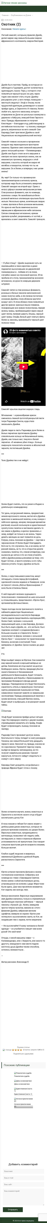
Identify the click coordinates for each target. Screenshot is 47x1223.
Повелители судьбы (22, 1076)
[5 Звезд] (21, 1050)
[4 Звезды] (18, 1050)
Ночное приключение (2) (22, 1105)
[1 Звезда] (7, 1050)
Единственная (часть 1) (23, 1094)
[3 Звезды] (16, 1050)
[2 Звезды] (13, 1050)
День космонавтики (22, 1084)
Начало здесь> (19, 29)
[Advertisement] (23, 64)
